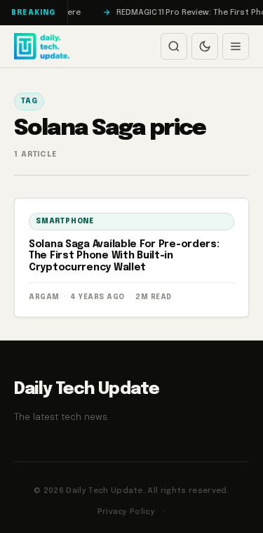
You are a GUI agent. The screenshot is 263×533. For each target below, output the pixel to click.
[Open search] (174, 46)
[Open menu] (235, 46)
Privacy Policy (126, 512)
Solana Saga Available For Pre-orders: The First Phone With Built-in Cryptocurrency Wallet (124, 256)
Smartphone (65, 221)
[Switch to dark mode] (204, 46)
